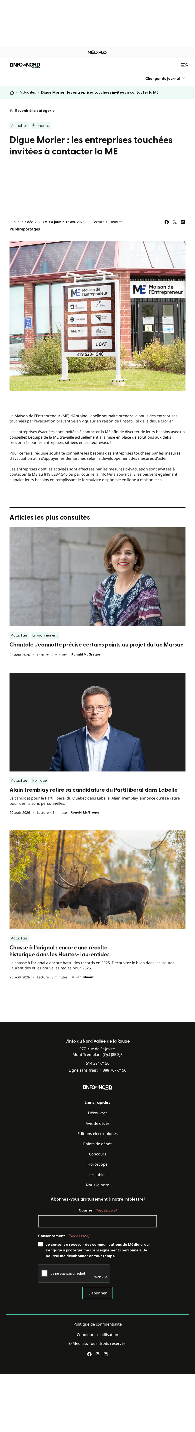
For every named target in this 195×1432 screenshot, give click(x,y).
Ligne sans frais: (97, 1070)
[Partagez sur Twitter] (174, 222)
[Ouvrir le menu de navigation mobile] (185, 65)
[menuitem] (165, 78)
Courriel (97, 1210)
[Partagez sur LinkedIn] (182, 222)
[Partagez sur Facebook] (166, 222)
